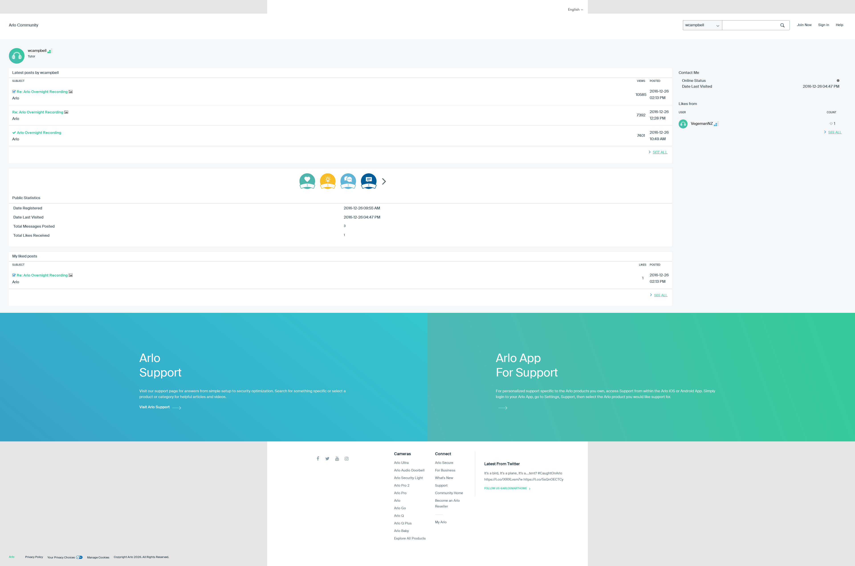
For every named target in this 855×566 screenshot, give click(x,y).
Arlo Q (399, 515)
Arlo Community (23, 25)
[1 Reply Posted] (348, 181)
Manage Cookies (98, 557)
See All (660, 152)
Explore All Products (410, 538)
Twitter (327, 458)
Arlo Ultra (401, 463)
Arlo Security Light (408, 478)
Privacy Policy (34, 557)
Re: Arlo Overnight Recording (43, 92)
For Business (445, 470)
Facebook (318, 458)
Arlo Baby (401, 531)
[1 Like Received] (307, 181)
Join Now (804, 25)
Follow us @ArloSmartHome (505, 488)
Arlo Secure (444, 463)
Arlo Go (400, 508)
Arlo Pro (400, 493)
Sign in (823, 25)
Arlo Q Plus (403, 523)
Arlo (15, 98)
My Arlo (273, 3)
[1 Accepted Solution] (328, 181)
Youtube (337, 458)
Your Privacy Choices (61, 557)
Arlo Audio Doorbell (409, 470)
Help (839, 25)
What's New (444, 478)
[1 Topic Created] (369, 181)
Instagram (346, 458)
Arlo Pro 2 (401, 485)
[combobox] (756, 25)
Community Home (449, 493)
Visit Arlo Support (154, 407)
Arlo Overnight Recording (39, 133)
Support (441, 485)
